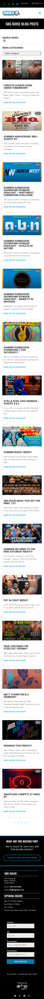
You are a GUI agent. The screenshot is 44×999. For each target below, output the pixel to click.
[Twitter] (13, 4)
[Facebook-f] (4, 4)
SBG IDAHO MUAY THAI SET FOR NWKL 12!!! (22, 502)
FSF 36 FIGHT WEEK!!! (16, 600)
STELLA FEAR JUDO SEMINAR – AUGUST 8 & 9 (21, 402)
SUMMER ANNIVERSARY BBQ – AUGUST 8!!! (21, 137)
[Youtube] (17, 4)
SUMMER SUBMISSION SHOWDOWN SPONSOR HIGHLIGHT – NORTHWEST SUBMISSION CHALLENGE (19, 191)
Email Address (12, 951)
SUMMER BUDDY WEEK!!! (18, 452)
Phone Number (12, 941)
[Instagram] (9, 4)
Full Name (11, 922)
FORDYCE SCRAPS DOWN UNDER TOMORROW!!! (18, 86)
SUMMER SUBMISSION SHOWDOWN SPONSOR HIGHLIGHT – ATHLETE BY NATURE (18, 245)
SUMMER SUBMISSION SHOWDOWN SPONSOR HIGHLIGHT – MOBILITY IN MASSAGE (18, 298)
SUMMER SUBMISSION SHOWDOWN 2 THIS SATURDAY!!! (16, 350)
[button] (40, 13)
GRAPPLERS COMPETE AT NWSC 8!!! (22, 795)
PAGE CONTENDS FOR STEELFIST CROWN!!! (16, 647)
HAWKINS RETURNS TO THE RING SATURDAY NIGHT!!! (19, 550)
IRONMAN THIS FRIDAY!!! (18, 745)
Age (8, 932)
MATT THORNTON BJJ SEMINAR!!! (16, 695)
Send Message (20, 961)
